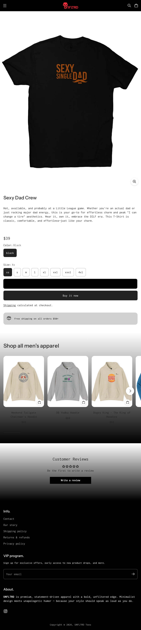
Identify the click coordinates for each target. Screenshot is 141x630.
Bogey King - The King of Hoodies (112, 414)
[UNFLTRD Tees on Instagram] (5, 611)
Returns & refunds (16, 537)
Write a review (70, 480)
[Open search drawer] (129, 5)
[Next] (130, 391)
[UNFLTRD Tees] (70, 5)
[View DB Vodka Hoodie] (67, 381)
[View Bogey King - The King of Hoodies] (112, 381)
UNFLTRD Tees (83, 624)
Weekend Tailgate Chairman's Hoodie (24, 414)
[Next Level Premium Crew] (70, 99)
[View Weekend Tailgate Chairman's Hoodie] (23, 381)
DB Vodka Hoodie (67, 412)
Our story (10, 524)
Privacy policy (14, 543)
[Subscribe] (133, 574)
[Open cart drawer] (136, 5)
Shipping (9, 305)
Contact (8, 518)
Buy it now (70, 295)
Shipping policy (15, 531)
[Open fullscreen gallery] (134, 181)
